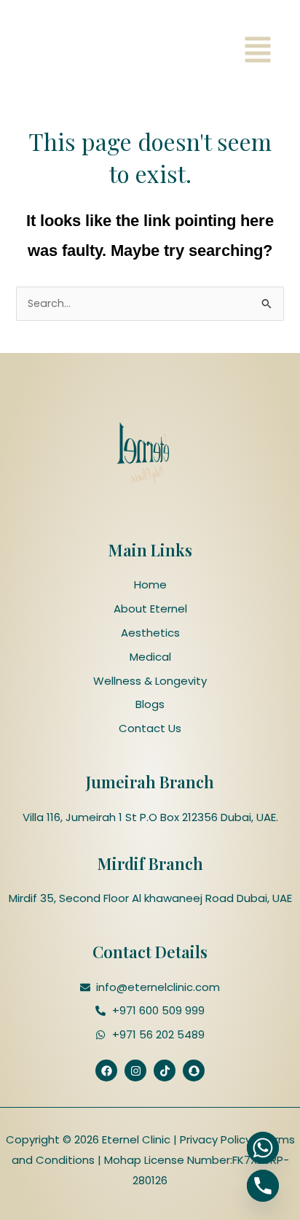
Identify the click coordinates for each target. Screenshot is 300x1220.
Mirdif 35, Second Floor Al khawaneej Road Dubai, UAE (150, 898)
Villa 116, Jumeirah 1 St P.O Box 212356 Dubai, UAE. (150, 817)
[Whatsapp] (263, 1148)
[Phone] (263, 1186)
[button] (257, 52)
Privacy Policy (214, 1139)
